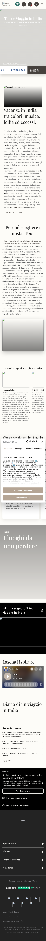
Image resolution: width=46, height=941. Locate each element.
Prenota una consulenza (16, 798)
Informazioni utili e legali (10, 921)
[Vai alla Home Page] (8, 4)
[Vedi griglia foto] (42, 610)
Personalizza (21, 497)
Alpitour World (9, 843)
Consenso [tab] (7, 449)
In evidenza (7, 867)
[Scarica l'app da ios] (24, 885)
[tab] (18, 70)
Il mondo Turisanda (11, 859)
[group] (23, 299)
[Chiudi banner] (42, 442)
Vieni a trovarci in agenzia (17, 805)
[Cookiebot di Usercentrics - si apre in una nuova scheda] (27, 441)
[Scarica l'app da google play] (22, 885)
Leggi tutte (6, 760)
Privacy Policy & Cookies (11, 912)
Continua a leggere (13, 212)
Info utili (6, 851)
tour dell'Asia (15, 207)
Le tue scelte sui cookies (10, 917)
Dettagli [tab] (18, 449)
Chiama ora (25, 791)
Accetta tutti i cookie (23, 490)
